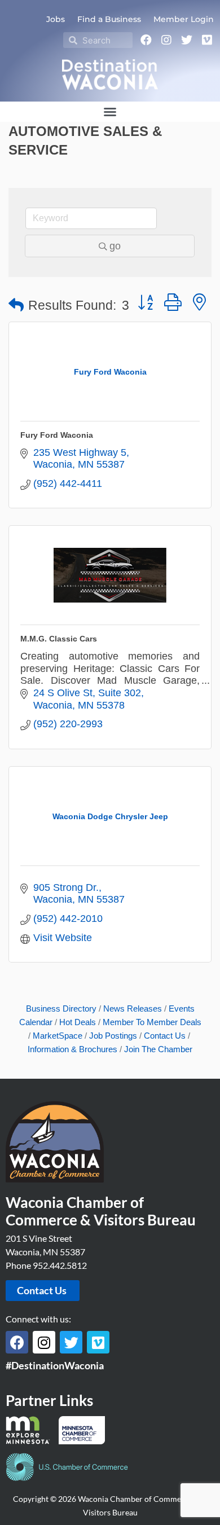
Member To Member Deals (152, 1022)
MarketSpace (57, 1035)
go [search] (115, 246)
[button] (110, 112)
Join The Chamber (158, 1049)
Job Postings (113, 1035)
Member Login (183, 19)
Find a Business (109, 19)
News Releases (132, 1008)
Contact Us (165, 1035)
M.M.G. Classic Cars (58, 638)
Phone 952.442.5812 (46, 1265)
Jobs (55, 19)
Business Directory (61, 1008)
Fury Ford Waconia (56, 435)
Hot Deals (77, 1022)
